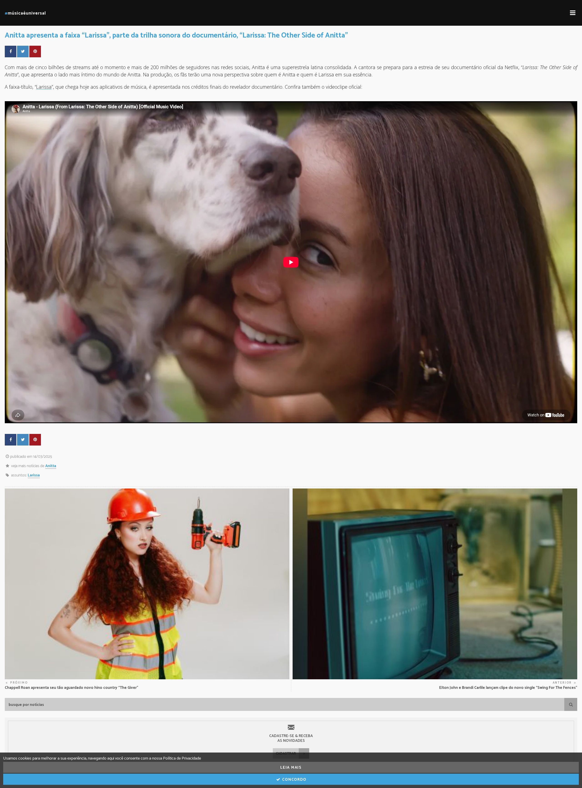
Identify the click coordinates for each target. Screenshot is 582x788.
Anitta (50, 466)
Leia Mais (290, 767)
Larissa (34, 475)
